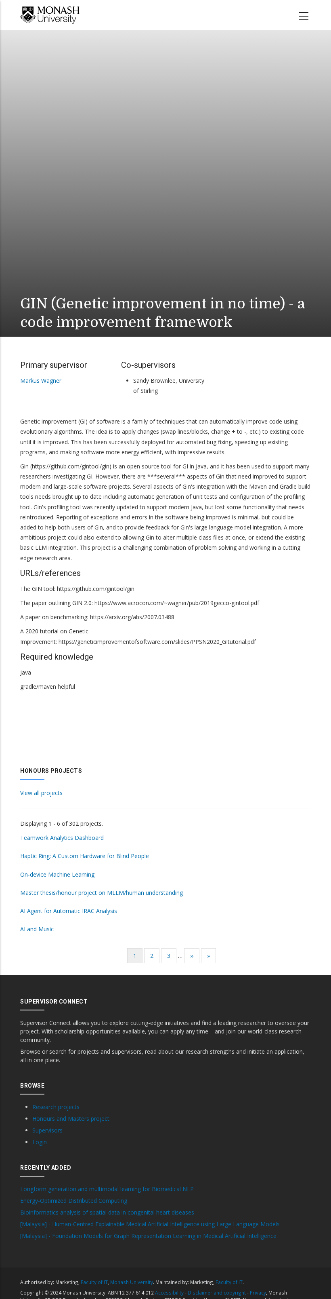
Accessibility (169, 1292)
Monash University (131, 1282)
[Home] (50, 15)
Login (39, 1142)
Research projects (56, 1107)
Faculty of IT (94, 1282)
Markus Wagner (40, 380)
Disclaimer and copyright (217, 1292)
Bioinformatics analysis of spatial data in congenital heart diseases (107, 1212)
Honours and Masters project (70, 1118)
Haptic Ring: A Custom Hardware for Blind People (84, 856)
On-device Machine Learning (57, 874)
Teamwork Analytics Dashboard (62, 837)
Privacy (258, 1292)
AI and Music (37, 929)
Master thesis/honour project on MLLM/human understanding (101, 892)
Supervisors (47, 1130)
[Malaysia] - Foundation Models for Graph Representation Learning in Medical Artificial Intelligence (148, 1236)
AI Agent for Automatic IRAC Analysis (68, 911)
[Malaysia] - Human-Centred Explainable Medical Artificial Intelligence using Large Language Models (150, 1224)
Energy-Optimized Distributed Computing (73, 1200)
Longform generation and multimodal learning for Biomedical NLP (107, 1189)
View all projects (41, 793)
